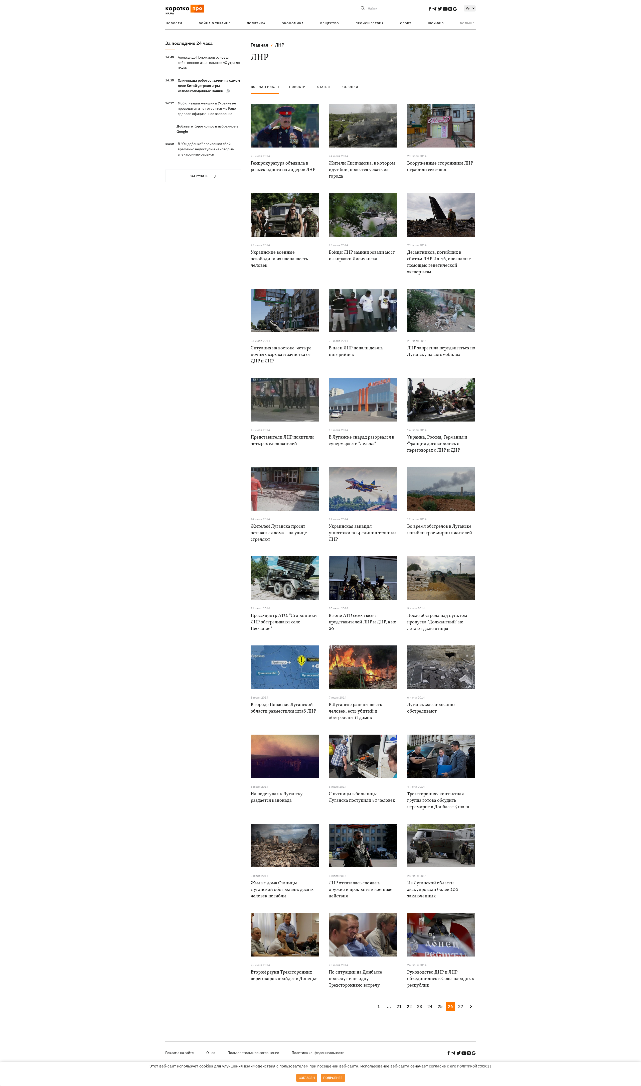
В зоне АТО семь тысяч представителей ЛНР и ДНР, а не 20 (362, 622)
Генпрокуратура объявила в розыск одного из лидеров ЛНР (283, 166)
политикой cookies (474, 1066)
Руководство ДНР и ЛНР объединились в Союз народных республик (440, 979)
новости (297, 87)
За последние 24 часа (189, 43)
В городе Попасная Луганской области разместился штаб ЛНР (283, 708)
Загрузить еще (203, 176)
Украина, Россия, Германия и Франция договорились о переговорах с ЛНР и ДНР (437, 444)
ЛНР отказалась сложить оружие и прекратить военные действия (360, 889)
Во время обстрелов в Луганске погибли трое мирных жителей (439, 529)
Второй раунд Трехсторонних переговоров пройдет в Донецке (284, 975)
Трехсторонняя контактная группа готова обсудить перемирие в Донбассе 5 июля (438, 800)
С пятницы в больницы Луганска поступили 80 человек (362, 797)
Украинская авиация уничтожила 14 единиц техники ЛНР (362, 533)
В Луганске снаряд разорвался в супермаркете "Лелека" (361, 440)
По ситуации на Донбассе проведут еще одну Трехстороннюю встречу (355, 979)
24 (429, 1006)
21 (399, 1006)
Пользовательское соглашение (253, 1052)
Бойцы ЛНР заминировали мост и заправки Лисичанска (362, 255)
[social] (430, 9)
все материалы (265, 87)
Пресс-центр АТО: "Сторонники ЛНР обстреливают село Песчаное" (284, 622)
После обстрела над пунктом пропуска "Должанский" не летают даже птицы (437, 622)
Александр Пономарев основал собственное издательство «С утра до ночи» (209, 62)
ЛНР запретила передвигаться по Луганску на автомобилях (441, 351)
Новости (174, 23)
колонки (350, 87)
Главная (259, 45)
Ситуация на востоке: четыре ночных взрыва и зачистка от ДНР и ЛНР (281, 354)
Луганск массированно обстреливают (431, 708)
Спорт (405, 23)
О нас (210, 1052)
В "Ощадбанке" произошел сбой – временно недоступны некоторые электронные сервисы (206, 149)
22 (409, 1006)
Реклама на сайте (179, 1052)
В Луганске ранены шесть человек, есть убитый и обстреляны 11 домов (355, 711)
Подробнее (333, 1078)
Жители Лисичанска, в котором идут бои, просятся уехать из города (362, 170)
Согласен (307, 1078)
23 (419, 1006)
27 (460, 1006)
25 (440, 1006)
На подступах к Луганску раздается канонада (276, 797)
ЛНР (279, 45)
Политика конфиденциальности (318, 1052)
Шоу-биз (436, 23)
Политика (256, 23)
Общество (329, 23)
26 (450, 1006)
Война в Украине (215, 23)
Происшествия (370, 23)
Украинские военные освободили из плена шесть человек (279, 259)
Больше (467, 23)
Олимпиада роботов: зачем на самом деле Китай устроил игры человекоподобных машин (209, 85)
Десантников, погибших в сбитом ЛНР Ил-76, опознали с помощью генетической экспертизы (439, 262)
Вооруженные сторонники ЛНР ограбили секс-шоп (440, 166)
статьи (323, 87)
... (389, 1006)
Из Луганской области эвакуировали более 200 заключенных (432, 889)
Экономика (293, 23)
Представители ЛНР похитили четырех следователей (282, 440)
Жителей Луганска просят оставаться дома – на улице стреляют (279, 533)
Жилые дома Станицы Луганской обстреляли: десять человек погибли (282, 889)
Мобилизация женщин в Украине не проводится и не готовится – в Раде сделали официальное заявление (207, 108)
